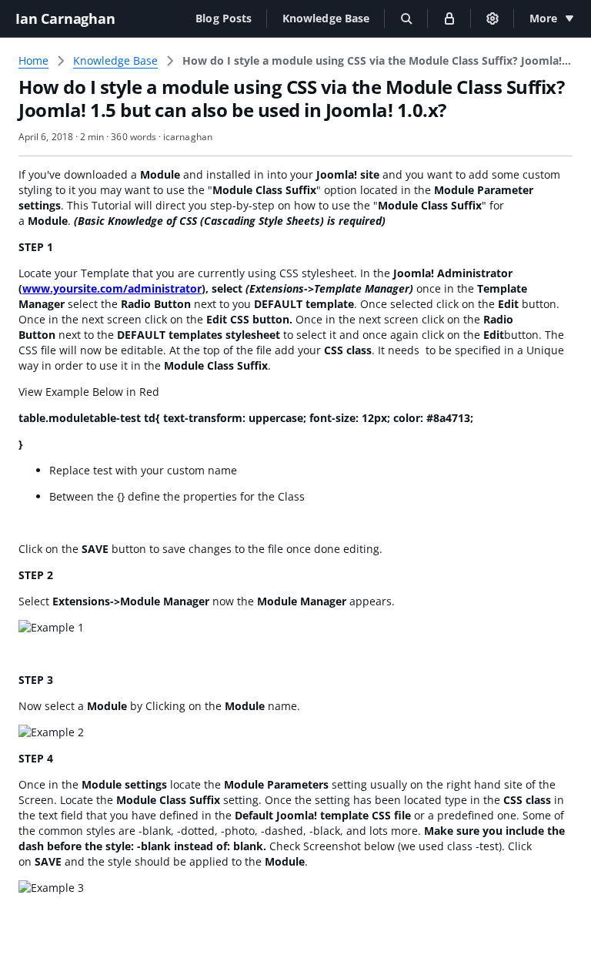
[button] (223, 18)
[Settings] (492, 18)
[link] (377, 61)
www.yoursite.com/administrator (112, 288)
